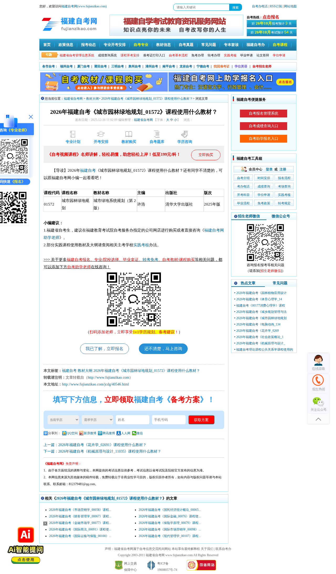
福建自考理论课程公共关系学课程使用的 (264, 349)
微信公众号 (281, 216)
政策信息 (66, 45)
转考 (146, 260)
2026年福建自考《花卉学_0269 (257, 330)
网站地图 (290, 6)
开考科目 (243, 195)
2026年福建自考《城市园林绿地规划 (261, 318)
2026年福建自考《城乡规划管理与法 (261, 312)
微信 (139, 433)
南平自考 (168, 66)
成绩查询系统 (107, 55)
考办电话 (243, 186)
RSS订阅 (276, 6)
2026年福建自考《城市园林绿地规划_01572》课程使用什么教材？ (147, 98)
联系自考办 (223, 549)
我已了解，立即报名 (104, 348)
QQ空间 (72, 433)
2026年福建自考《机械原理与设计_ (260, 343)
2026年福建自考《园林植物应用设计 (261, 293)
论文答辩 (262, 55)
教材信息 (163, 45)
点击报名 (270, 17)
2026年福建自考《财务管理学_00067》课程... (80, 516)
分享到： (54, 433)
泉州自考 (134, 66)
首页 (47, 45)
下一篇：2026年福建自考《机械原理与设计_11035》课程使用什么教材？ (102, 451)
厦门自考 (83, 66)
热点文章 (248, 283)
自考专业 (141, 45)
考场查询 (284, 186)
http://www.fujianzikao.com (108, 377)
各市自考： (50, 66)
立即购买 (205, 155)
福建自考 (88, 170)
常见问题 (208, 45)
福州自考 (66, 66)
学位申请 (264, 195)
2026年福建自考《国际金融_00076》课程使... (170, 516)
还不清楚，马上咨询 (163, 348)
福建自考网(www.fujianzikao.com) (84, 6)
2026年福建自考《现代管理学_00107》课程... (170, 536)
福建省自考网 (73, 98)
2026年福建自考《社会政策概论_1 (260, 337)
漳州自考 (151, 66)
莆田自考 (100, 66)
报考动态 (88, 45)
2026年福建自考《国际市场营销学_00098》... (170, 529)
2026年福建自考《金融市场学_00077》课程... (80, 523)
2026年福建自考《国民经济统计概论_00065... (170, 510)
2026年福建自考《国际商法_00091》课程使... (80, 529)
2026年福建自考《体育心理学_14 (259, 299)
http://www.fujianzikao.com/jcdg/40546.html (95, 384)
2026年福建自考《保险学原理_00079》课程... (170, 523)
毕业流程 (243, 203)
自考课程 (280, 45)
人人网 (125, 433)
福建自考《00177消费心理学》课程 (260, 305)
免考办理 (197, 55)
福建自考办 (255, 45)
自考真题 (186, 45)
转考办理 (214, 55)
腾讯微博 (108, 433)
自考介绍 (243, 178)
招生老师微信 (249, 216)
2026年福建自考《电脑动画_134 (258, 324)
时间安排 (264, 178)
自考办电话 (260, 6)
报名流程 (284, 178)
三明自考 (117, 66)
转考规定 (284, 203)
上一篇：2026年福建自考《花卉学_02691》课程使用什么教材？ (95, 445)
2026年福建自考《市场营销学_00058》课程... (80, 510)
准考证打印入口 (154, 55)
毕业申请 (246, 55)
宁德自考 (203, 66)
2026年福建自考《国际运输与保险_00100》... (80, 536)
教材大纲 (92, 98)
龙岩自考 (186, 66)
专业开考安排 (115, 45)
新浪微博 (90, 433)
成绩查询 (264, 186)
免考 (154, 260)
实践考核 (141, 245)
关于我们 (207, 549)
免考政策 (264, 203)
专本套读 (231, 45)
